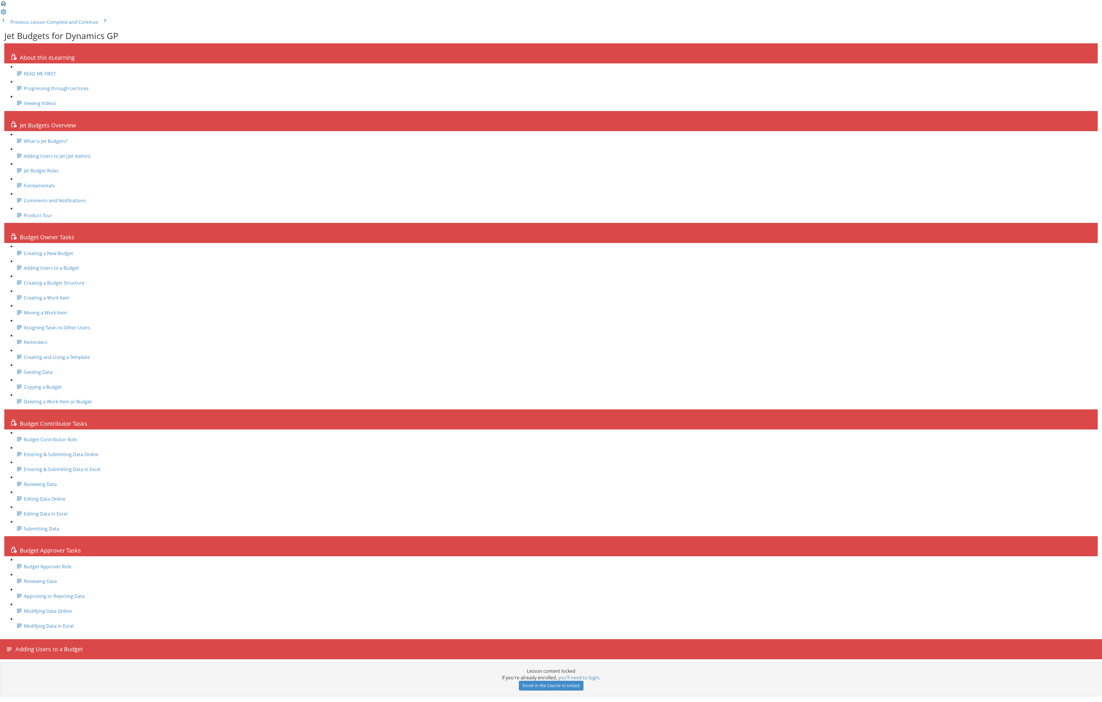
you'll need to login (578, 677)
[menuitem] (3, 13)
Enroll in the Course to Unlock (551, 685)
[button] (3, 5)
